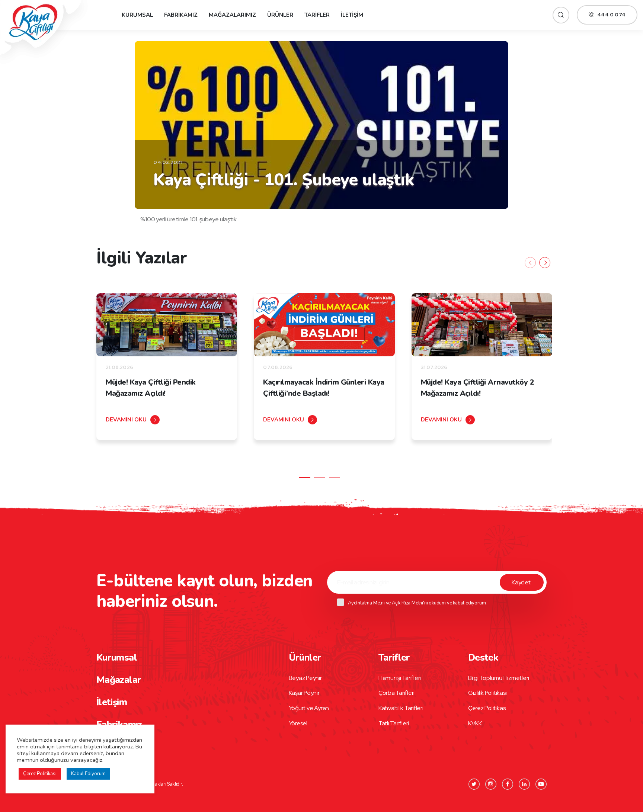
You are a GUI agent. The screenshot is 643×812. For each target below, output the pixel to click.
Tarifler (394, 657)
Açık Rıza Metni (407, 603)
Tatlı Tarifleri (393, 723)
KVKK (475, 723)
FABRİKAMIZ (181, 15)
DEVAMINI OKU (126, 419)
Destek (483, 657)
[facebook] (507, 784)
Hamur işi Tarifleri (399, 678)
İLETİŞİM (352, 15)
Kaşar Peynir (304, 693)
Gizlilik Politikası (487, 693)
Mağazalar (118, 680)
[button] (304, 477)
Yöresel (298, 723)
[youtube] (541, 784)
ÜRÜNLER (280, 15)
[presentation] (530, 262)
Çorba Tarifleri (396, 693)
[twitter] (474, 784)
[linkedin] (524, 784)
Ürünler (305, 657)
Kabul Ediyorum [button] (88, 773)
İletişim (111, 702)
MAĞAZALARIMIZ (232, 15)
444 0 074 (611, 15)
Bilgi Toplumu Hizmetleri (498, 678)
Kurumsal (116, 657)
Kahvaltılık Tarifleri (400, 708)
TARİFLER (317, 15)
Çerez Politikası (487, 708)
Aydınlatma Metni (366, 603)
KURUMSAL (137, 15)
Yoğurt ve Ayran (309, 708)
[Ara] (561, 15)
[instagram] (490, 784)
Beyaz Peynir (305, 678)
